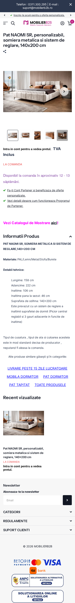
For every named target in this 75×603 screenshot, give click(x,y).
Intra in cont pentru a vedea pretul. (27, 149)
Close (70, 4)
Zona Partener (5, 23)
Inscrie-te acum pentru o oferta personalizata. (39, 15)
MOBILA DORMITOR (22, 377)
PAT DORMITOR (55, 377)
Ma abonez (67, 500)
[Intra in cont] (62, 23)
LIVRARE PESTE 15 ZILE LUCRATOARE (37, 368)
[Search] (13, 23)
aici (54, 223)
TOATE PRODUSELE (50, 385)
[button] (4, 15)
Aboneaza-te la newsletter (21, 491)
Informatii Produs (21, 236)
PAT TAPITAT (19, 385)
